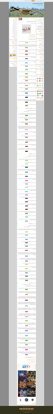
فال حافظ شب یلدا (14, 51)
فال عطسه (15, 60)
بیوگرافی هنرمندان (14, 64)
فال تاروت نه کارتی (14, 32)
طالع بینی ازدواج (41, 53)
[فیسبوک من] (29, 409)
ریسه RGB (42, 72)
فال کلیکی (42, 63)
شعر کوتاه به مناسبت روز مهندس (31, 35)
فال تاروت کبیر (14, 22)
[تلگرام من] (31, 409)
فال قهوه (42, 41)
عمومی (32, 403)
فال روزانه (36, 0)
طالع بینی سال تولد (41, 99)
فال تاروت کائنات (14, 24)
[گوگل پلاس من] (23, 409)
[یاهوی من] (32, 409)
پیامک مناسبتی (33, 0)
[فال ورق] (22, 392)
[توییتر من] (25, 409)
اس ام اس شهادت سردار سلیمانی (31, 362)
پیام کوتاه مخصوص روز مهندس (31, 36)
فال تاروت (38, 0)
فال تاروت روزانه (14, 20)
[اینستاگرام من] (28, 409)
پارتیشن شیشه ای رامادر (14, 43)
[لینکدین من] (20, 409)
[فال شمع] (22, 383)
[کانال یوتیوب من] (21, 409)
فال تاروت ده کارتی (14, 33)
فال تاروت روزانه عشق (14, 36)
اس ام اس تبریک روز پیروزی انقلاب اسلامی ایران (30, 360)
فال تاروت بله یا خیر (14, 37)
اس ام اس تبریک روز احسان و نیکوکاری (31, 358)
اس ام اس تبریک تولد (32, 361)
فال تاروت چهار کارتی (14, 28)
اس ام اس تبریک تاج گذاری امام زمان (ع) (31, 359)
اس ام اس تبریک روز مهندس (37, 3)
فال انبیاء (42, 37)
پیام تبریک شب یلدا (14, 52)
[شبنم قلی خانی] (20, 19)
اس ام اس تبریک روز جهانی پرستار (40, 28)
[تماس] (26, 409)
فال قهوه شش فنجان (41, 44)
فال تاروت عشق (14, 34)
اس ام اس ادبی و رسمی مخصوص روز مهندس (30, 37)
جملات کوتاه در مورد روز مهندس (31, 35)
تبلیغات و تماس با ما (26, 0)
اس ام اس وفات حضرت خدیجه (40, 25)
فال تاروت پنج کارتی (14, 29)
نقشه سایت (25, 412)
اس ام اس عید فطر (41, 22)
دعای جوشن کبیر (41, 57)
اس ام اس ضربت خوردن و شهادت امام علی (40, 23)
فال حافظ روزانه (14, 50)
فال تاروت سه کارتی (14, 27)
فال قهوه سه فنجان (41, 43)
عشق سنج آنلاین (41, 67)
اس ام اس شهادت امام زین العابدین (40, 20)
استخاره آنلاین (30, 0)
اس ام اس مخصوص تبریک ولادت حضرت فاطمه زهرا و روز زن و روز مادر (40, 27)
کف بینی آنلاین (41, 48)
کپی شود (26, 42)
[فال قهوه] (31, 383)
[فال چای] (31, 392)
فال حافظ (41, 0)
